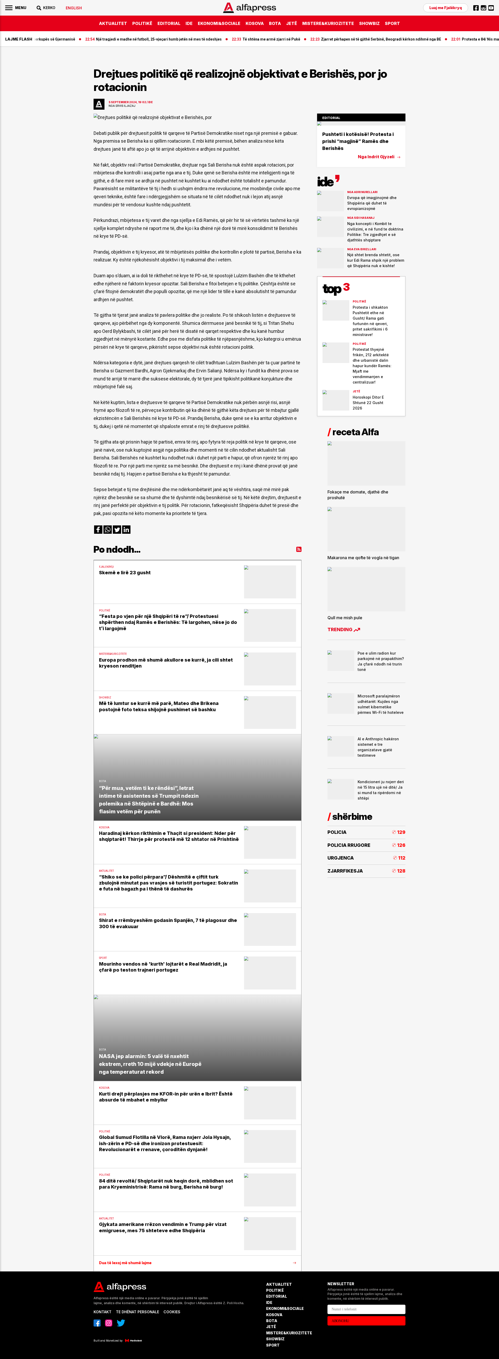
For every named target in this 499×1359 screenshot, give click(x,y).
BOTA (275, 23)
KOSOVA (255, 23)
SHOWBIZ (369, 23)
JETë (291, 23)
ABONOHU (340, 1321)
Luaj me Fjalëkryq (445, 7)
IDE (189, 23)
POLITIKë (142, 23)
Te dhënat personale (137, 1312)
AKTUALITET (113, 23)
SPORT (392, 23)
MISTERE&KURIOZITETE (328, 23)
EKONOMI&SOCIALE (219, 23)
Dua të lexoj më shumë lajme (125, 1263)
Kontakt (102, 1312)
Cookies (171, 1312)
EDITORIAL (168, 23)
